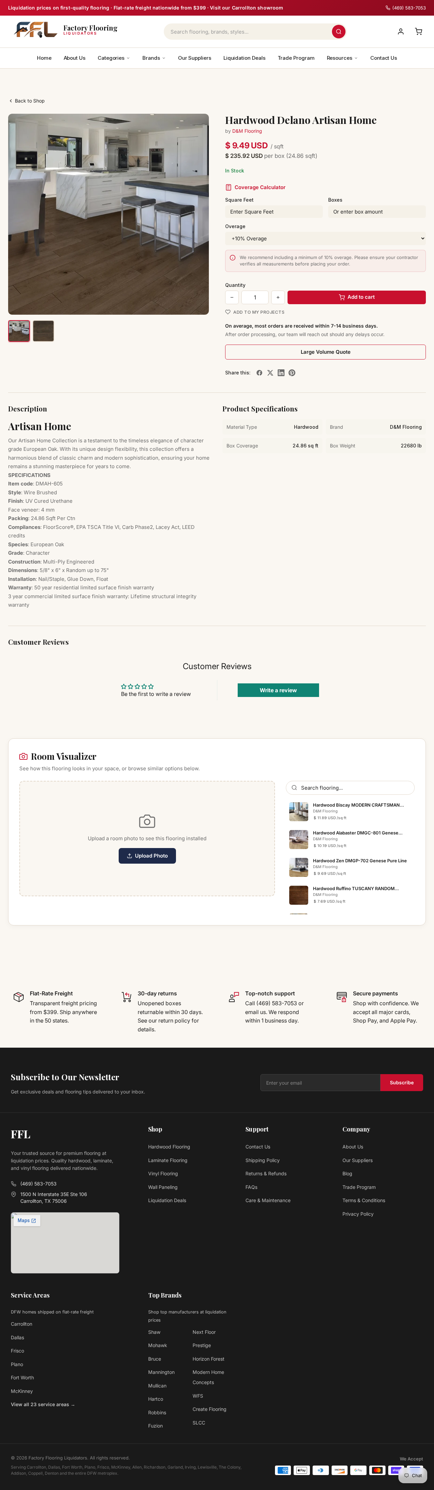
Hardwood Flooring (169, 1146)
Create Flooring (209, 1409)
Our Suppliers (194, 58)
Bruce (154, 1359)
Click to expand (182, 303)
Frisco (17, 1351)
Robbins (157, 1412)
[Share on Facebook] (259, 372)
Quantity (235, 285)
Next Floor (204, 1332)
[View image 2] (43, 331)
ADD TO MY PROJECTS (258, 312)
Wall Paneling (163, 1187)
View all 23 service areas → (43, 1404)
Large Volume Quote (326, 352)
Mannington (161, 1372)
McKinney (22, 1391)
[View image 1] (19, 331)
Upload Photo (151, 855)
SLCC (199, 1422)
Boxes (335, 200)
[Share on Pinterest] (292, 372)
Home (44, 58)
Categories (111, 58)
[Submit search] (339, 31)
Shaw (154, 1332)
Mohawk (157, 1345)
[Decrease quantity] (232, 297)
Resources (339, 58)
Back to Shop (30, 101)
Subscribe (402, 1082)
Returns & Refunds (266, 1173)
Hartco (155, 1399)
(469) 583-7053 (38, 1184)
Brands (151, 58)
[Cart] (418, 31)
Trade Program (296, 58)
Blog (347, 1173)
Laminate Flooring (168, 1160)
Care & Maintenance (268, 1200)
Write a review (278, 690)
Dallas (17, 1337)
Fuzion (155, 1426)
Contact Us (383, 58)
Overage (235, 226)
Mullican (157, 1385)
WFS (198, 1396)
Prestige (202, 1345)
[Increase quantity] (278, 297)
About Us (74, 58)
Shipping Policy (262, 1160)
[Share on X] (270, 372)
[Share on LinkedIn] (281, 372)
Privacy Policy (358, 1214)
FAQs (251, 1187)
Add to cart (361, 297)
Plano (17, 1364)
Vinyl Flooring (163, 1173)
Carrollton (21, 1324)
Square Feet (239, 200)
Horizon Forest (208, 1359)
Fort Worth (22, 1377)
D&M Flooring (247, 131)
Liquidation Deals (244, 58)
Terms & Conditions (363, 1200)
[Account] (400, 31)
